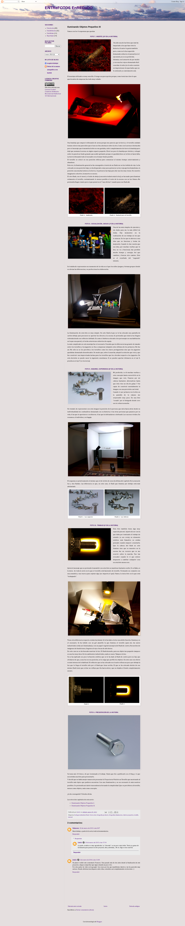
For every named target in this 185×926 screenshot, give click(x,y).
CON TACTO (84, 18)
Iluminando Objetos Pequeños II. (83, 806)
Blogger (99, 921)
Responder (76, 834)
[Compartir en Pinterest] (117, 812)
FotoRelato (50, 33)
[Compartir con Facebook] (115, 812)
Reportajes (50, 36)
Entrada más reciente (75, 906)
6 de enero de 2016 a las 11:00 (90, 860)
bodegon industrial (79, 815)
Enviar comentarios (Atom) (85, 910)
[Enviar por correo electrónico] (109, 812)
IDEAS (72, 18)
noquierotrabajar (52, 63)
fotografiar (112, 815)
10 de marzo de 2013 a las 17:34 (95, 842)
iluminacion (119, 815)
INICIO (48, 18)
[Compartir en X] (113, 812)
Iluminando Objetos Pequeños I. (83, 803)
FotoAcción (93, 815)
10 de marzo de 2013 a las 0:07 (90, 828)
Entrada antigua (134, 906)
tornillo (136, 815)
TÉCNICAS (60, 18)
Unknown (75, 828)
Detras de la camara (53, 66)
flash (87, 815)
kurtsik (49, 73)
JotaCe (80, 842)
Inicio (105, 906)
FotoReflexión (51, 31)
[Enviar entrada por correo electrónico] (105, 812)
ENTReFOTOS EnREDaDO (69, 8)
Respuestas (78, 838)
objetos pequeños (128, 815)
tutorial (70, 817)
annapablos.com (52, 69)
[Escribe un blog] (111, 812)
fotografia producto (102, 815)
